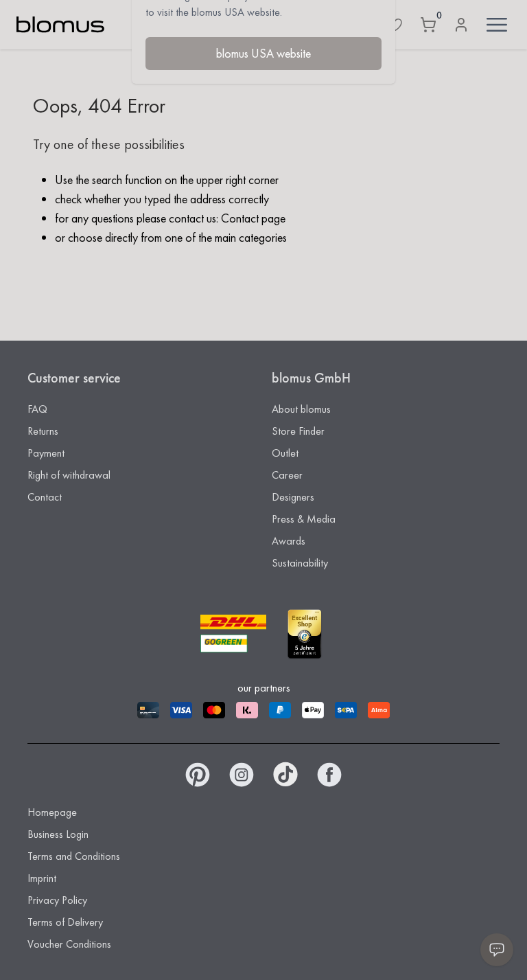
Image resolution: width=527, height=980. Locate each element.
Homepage (52, 812)
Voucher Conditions (69, 944)
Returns (42, 431)
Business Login (58, 834)
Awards (288, 541)
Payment (46, 453)
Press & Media (304, 519)
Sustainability (300, 563)
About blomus (301, 409)
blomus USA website (263, 53)
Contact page (253, 218)
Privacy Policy (57, 900)
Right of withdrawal (68, 475)
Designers (293, 497)
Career (287, 475)
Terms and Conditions (73, 856)
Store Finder (298, 431)
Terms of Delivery (65, 922)
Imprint (41, 878)
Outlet (285, 453)
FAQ (37, 409)
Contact (44, 497)
